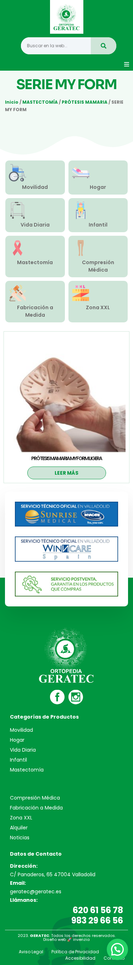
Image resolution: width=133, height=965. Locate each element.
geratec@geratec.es (35, 891)
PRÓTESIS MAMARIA (84, 102)
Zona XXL (98, 307)
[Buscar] (103, 45)
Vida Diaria (35, 224)
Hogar (98, 187)
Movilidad (35, 187)
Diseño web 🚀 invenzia (66, 939)
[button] (126, 64)
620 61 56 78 (98, 910)
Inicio (11, 102)
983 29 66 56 (97, 920)
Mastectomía (35, 262)
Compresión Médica (98, 266)
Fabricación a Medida (35, 311)
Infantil (98, 224)
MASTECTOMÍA (40, 102)
